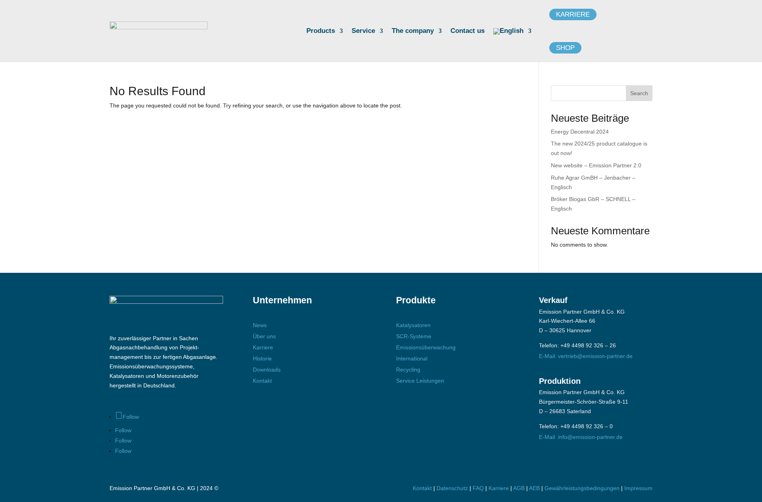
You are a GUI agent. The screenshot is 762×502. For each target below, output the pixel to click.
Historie (262, 358)
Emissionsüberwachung (426, 347)
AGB (519, 488)
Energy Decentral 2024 (580, 131)
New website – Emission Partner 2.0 (596, 165)
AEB (534, 488)
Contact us (467, 31)
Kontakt (262, 380)
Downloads (267, 369)
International (411, 358)
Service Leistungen (420, 380)
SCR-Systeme (413, 336)
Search (639, 93)
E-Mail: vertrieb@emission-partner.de (586, 356)
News (260, 325)
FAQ (478, 488)
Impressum (638, 488)
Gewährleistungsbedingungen (583, 488)
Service (363, 31)
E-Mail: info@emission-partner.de (581, 437)
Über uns (264, 336)
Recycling (408, 369)
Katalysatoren (413, 325)
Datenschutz (452, 488)
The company (413, 31)
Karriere (573, 14)
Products (320, 31)
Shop (565, 48)
